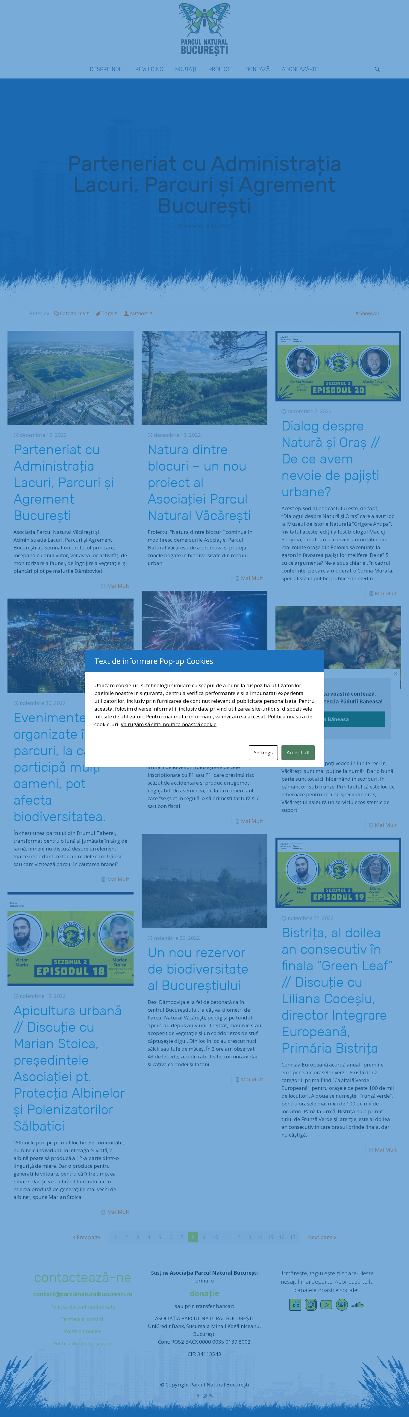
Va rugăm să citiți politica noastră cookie (168, 724)
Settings (263, 752)
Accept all (298, 752)
